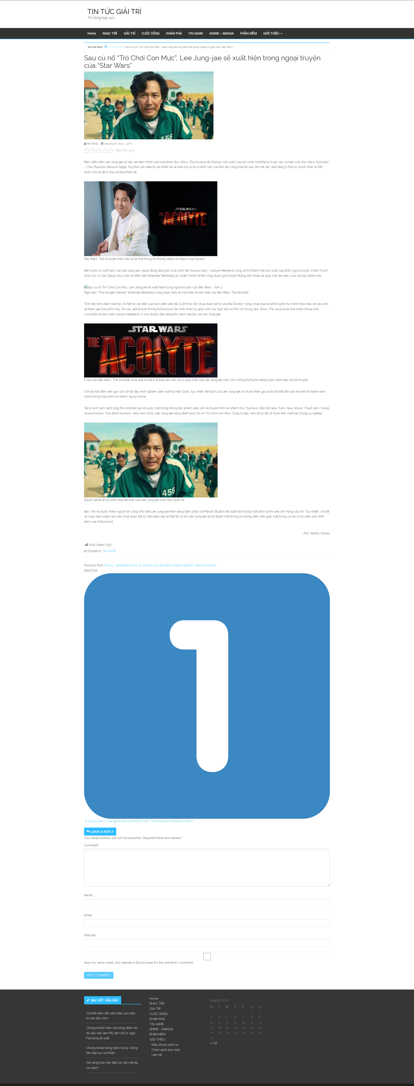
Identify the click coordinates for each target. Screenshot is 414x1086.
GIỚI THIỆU (271, 33)
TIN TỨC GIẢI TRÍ (114, 12)
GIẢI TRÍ (129, 33)
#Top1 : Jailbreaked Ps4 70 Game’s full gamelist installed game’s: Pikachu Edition (160, 565)
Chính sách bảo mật (166, 1050)
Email (89, 915)
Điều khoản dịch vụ (165, 1044)
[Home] (105, 46)
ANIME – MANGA (221, 33)
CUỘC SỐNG (151, 33)
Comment (92, 845)
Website (90, 935)
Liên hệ (157, 1054)
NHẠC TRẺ (109, 33)
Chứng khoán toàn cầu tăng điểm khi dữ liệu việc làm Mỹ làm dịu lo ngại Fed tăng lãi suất (112, 1033)
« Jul (213, 1043)
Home (91, 33)
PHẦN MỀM (248, 33)
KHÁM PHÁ (174, 33)
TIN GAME (195, 33)
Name (89, 895)
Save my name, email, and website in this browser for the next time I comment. (138, 962)
